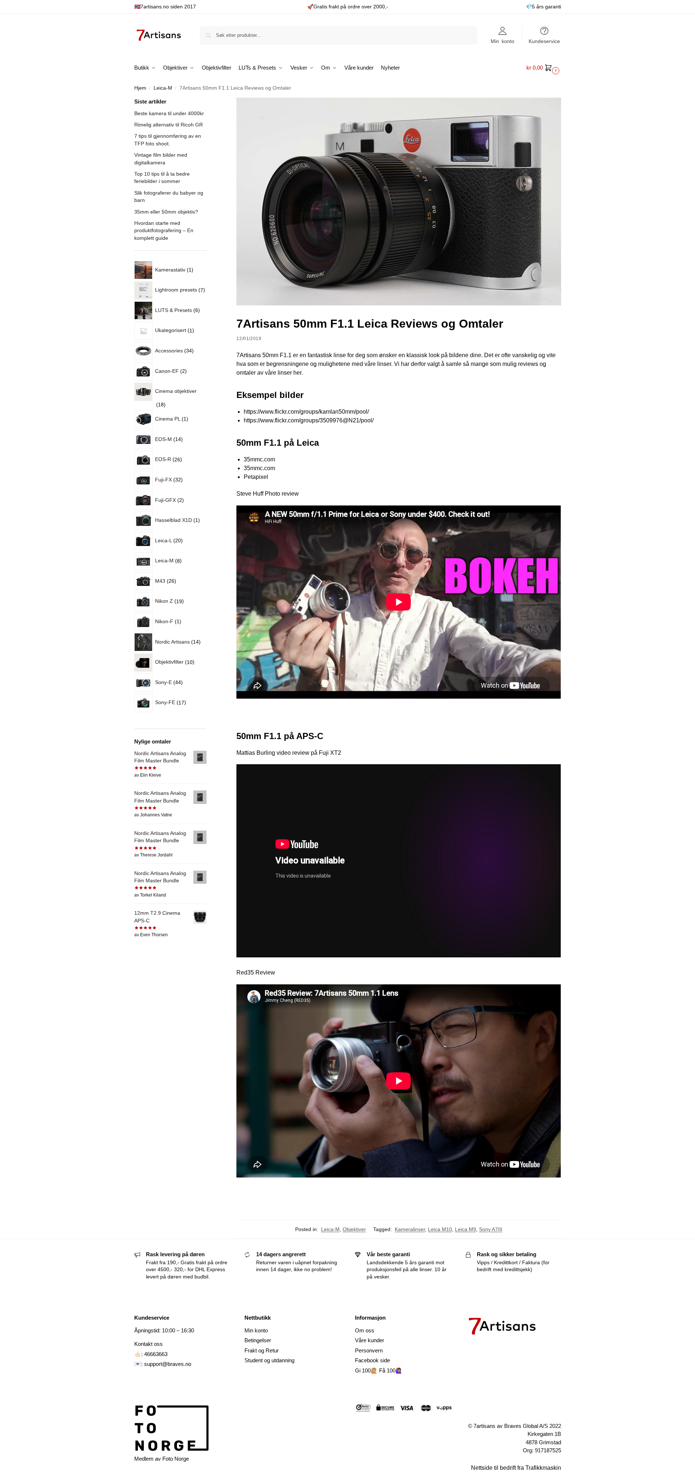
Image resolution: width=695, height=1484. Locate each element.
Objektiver (354, 1229)
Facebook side (372, 1360)
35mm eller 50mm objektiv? (166, 212)
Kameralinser (410, 1229)
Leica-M (163, 88)
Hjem (140, 88)
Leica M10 (440, 1229)
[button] (543, 68)
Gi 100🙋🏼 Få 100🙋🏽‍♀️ (378, 1370)
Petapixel (256, 477)
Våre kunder (369, 1340)
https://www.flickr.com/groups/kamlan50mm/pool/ (306, 412)
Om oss (364, 1330)
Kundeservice (544, 40)
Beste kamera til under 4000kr (169, 113)
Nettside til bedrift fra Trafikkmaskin (516, 1468)
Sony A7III (490, 1229)
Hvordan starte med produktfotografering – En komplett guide (163, 230)
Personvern (369, 1350)
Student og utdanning (269, 1360)
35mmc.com (259, 459)
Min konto (502, 40)
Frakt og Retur (261, 1350)
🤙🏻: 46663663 (150, 1354)
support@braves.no (167, 1364)
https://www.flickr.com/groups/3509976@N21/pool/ (309, 420)
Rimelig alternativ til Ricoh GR (168, 125)
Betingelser (257, 1340)
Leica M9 (465, 1229)
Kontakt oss (148, 1344)
